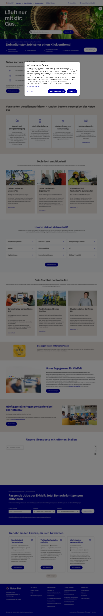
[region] (52, 79)
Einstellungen (31, 91)
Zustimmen (72, 91)
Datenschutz (30, 86)
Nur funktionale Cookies (57, 91)
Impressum (38, 86)
